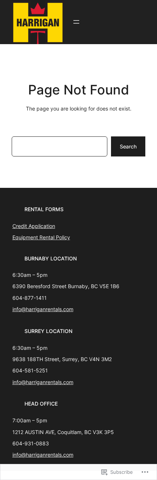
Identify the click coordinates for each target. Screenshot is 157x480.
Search (128, 146)
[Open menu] (76, 22)
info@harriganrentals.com (42, 309)
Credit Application (33, 226)
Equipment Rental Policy (41, 237)
